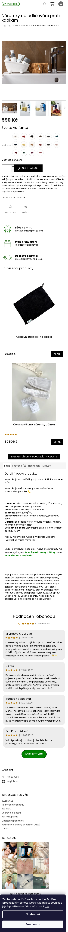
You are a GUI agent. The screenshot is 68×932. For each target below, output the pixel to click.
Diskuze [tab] (47, 465)
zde (47, 906)
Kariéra (5, 828)
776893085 (12, 776)
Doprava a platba (11, 812)
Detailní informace (12, 197)
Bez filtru (6, 808)
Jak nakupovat (10, 816)
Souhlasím (33, 924)
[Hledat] (44, 4)
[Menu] (61, 4)
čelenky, (29, 552)
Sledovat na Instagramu (27, 893)
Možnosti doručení (12, 159)
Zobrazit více (34, 754)
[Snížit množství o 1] (12, 170)
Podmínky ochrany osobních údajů (21, 824)
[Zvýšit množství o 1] (12, 166)
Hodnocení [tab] (34, 465)
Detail (57, 354)
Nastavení (33, 914)
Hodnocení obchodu (34, 616)
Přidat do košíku (30, 168)
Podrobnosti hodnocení (46, 25)
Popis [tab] (7, 465)
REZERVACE (7, 800)
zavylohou (12, 781)
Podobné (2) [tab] (19, 465)
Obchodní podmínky (13, 820)
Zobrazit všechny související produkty (34, 456)
